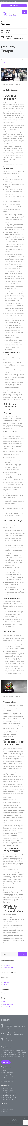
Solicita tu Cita (14, 5)
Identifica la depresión (8, 967)
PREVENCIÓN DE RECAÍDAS (9, 1097)
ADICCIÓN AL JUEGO (8, 1091)
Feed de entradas (7, 1003)
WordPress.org (6, 1006)
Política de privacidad (8, 1109)
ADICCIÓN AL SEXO (7, 1088)
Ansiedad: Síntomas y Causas (11, 91)
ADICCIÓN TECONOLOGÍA (9, 1093)
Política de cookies (7, 1107)
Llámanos (5, 1062)
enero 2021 (5, 984)
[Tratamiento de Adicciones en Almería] (9, 14)
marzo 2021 (5, 981)
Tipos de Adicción (10, 702)
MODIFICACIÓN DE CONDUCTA (10, 1099)
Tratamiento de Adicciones (9, 1079)
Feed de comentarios (8, 1004)
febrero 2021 (6, 982)
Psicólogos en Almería (8, 1074)
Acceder (4, 1001)
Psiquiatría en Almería (8, 1077)
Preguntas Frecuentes (8, 1081)
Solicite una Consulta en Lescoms (9, 407)
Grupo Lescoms (19, 84)
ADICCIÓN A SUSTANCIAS (9, 1095)
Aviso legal (5, 1111)
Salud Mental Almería (8, 1072)
